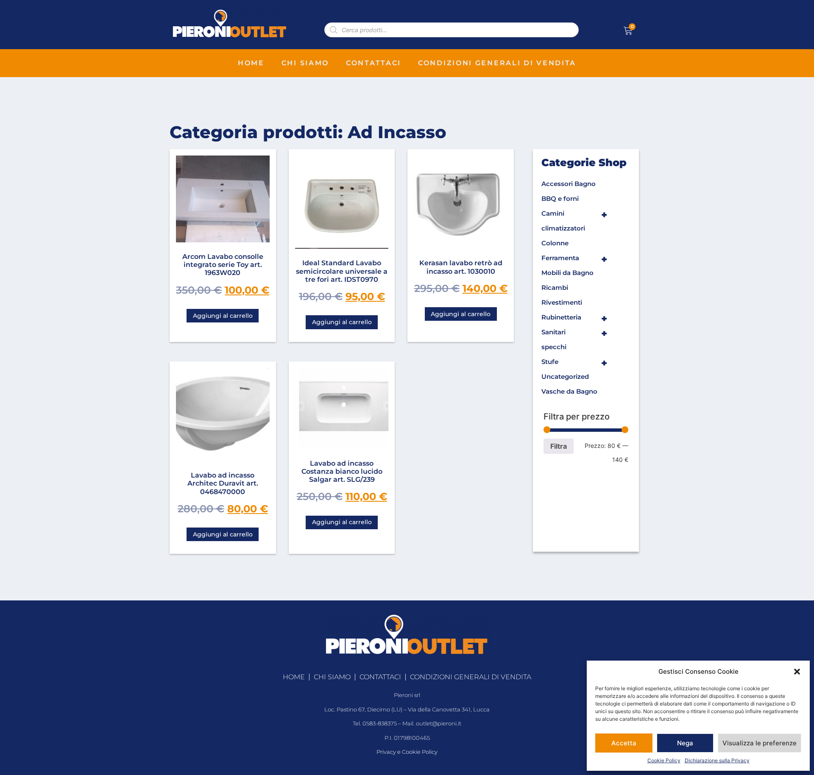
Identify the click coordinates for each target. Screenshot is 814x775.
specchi (553, 347)
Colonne (555, 243)
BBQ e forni (560, 198)
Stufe (574, 363)
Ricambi (554, 287)
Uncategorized (565, 376)
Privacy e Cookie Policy (407, 752)
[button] (797, 671)
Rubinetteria (574, 319)
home (251, 63)
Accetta (623, 743)
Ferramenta (574, 259)
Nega (685, 743)
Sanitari (574, 333)
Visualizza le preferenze (759, 743)
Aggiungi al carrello (223, 315)
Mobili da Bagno (567, 273)
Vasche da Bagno (569, 391)
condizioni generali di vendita (497, 63)
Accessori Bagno (568, 184)
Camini (574, 215)
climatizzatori (563, 228)
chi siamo (305, 63)
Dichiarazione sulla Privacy (717, 760)
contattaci (373, 63)
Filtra (558, 446)
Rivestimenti (561, 302)
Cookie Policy (663, 760)
